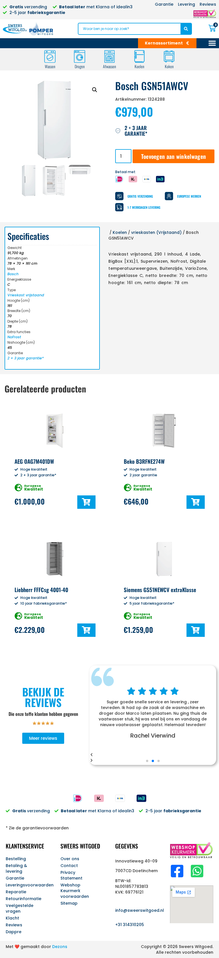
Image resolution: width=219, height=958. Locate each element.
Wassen (50, 66)
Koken (169, 66)
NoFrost (14, 337)
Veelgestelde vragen (19, 908)
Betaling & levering (16, 868)
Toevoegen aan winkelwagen (173, 156)
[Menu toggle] (212, 43)
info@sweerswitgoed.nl (139, 910)
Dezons (59, 946)
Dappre (13, 932)
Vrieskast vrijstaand (25, 295)
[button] (95, 90)
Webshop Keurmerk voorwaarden (74, 890)
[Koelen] (139, 56)
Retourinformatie (23, 899)
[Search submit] (186, 28)
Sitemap (69, 903)
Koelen (139, 66)
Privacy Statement (71, 875)
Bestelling (16, 859)
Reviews (14, 925)
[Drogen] (79, 56)
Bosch (13, 274)
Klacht (12, 918)
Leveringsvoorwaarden (27, 885)
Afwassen (109, 66)
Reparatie (16, 892)
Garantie (15, 878)
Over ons (69, 859)
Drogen (80, 66)
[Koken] (169, 56)
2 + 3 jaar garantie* (25, 358)
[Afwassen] (109, 56)
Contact (69, 865)
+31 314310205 (129, 924)
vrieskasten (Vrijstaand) (156, 232)
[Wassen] (50, 56)
